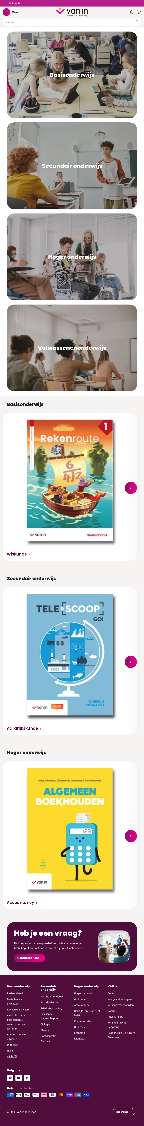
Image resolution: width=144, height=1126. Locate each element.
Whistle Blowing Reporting (117, 1025)
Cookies (112, 1011)
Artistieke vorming (51, 1008)
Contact (112, 993)
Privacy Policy (115, 1016)
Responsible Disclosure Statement (121, 1035)
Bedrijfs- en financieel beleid (87, 1013)
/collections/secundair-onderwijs (72, 124)
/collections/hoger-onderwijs (72, 216)
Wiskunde (17, 554)
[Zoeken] (137, 22)
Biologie (45, 1024)
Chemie (45, 1030)
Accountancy (20, 903)
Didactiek (12, 1044)
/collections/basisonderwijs (72, 34)
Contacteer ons (28, 958)
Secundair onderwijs (53, 996)
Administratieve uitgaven (16, 1036)
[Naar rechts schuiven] (131, 488)
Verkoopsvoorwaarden (121, 1005)
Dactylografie (48, 1036)
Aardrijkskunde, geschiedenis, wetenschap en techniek (16, 1022)
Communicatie (82, 1021)
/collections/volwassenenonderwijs (72, 307)
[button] (6, 12)
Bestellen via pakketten (14, 1001)
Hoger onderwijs (84, 993)
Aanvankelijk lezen (18, 1009)
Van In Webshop (26, 1111)
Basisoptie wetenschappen (50, 1016)
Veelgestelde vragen (120, 999)
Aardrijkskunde (22, 728)
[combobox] (72, 22)
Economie (80, 1032)
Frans (10, 1050)
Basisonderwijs (16, 993)
